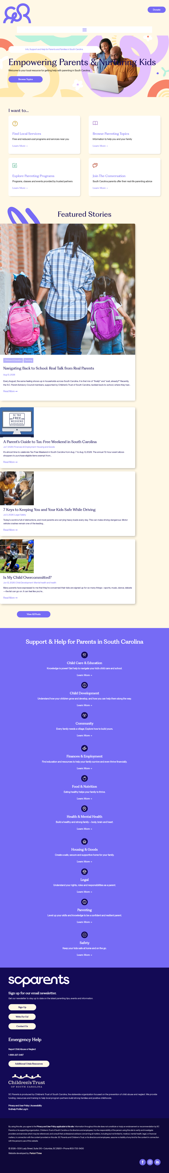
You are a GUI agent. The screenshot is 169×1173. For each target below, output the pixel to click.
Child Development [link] (24, 582)
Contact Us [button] (22, 1026)
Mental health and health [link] (45, 582)
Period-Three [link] (36, 1153)
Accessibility (36, 1105)
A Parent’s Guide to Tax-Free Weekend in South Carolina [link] (50, 441)
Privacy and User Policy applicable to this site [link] (55, 1126)
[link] (17, 23)
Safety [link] (23, 515)
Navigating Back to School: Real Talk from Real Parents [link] (49, 368)
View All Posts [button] (34, 614)
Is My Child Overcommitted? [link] (27, 577)
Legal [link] (17, 515)
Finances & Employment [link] (25, 447)
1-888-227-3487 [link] (16, 1055)
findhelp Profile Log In (18, 1109)
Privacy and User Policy (18, 1105)
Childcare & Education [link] (13, 360)
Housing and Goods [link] (46, 447)
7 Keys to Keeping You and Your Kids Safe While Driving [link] (49, 509)
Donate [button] (156, 9)
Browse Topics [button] (25, 79)
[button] (84, 29)
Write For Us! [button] (22, 1016)
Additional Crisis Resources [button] (29, 1063)
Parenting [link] (28, 360)
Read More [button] (9, 391)
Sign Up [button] (22, 1007)
